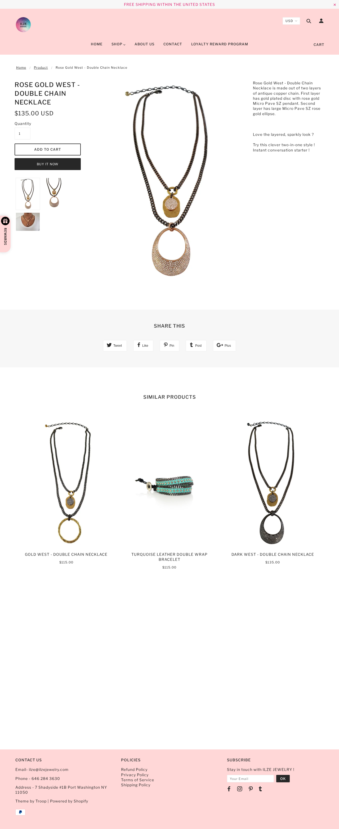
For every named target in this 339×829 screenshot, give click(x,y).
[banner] (23, 25)
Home (21, 68)
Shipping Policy (135, 785)
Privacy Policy (135, 774)
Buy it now (48, 164)
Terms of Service (137, 780)
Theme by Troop (31, 801)
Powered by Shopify (69, 801)
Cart (319, 44)
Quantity (22, 123)
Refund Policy (134, 769)
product (41, 68)
